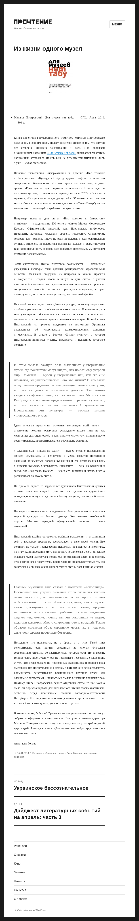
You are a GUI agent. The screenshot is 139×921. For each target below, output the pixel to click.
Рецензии (37, 753)
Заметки (19, 872)
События (20, 890)
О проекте (21, 899)
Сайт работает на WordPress (31, 910)
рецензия (19, 756)
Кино (17, 863)
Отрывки (20, 854)
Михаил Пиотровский (84, 753)
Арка (69, 753)
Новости (19, 881)
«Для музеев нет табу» (61, 153)
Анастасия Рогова (55, 753)
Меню (117, 24)
